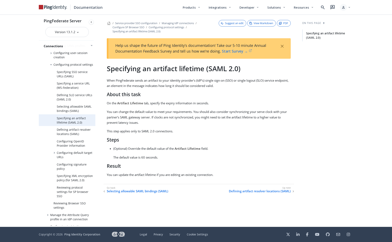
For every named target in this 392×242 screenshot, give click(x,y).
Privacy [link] (158, 234)
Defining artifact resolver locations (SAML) (74, 132)
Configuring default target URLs (74, 155)
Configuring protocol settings (73, 64)
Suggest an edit (234, 23)
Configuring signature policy (72, 166)
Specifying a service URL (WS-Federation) (73, 85)
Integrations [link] (220, 7)
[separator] (95, 121)
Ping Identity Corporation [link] (82, 234)
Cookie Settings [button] (197, 234)
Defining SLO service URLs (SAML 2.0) (74, 97)
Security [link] (174, 234)
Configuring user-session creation (70, 55)
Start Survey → (235, 51)
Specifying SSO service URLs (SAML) (72, 74)
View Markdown (263, 23)
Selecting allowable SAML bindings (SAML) (74, 109)
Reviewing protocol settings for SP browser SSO (72, 192)
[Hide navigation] (91, 22)
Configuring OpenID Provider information (71, 143)
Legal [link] (143, 234)
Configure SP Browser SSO (128, 27)
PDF (285, 23)
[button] (345, 7)
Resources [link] (304, 7)
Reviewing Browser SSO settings (69, 205)
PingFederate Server (62, 20)
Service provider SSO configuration (136, 23)
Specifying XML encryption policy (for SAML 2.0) (75, 178)
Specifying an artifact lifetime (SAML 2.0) (71, 120)
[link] (53, 7)
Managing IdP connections (178, 23)
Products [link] (191, 7)
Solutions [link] (276, 7)
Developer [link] (249, 7)
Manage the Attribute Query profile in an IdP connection (69, 217)
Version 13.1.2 (65, 32)
